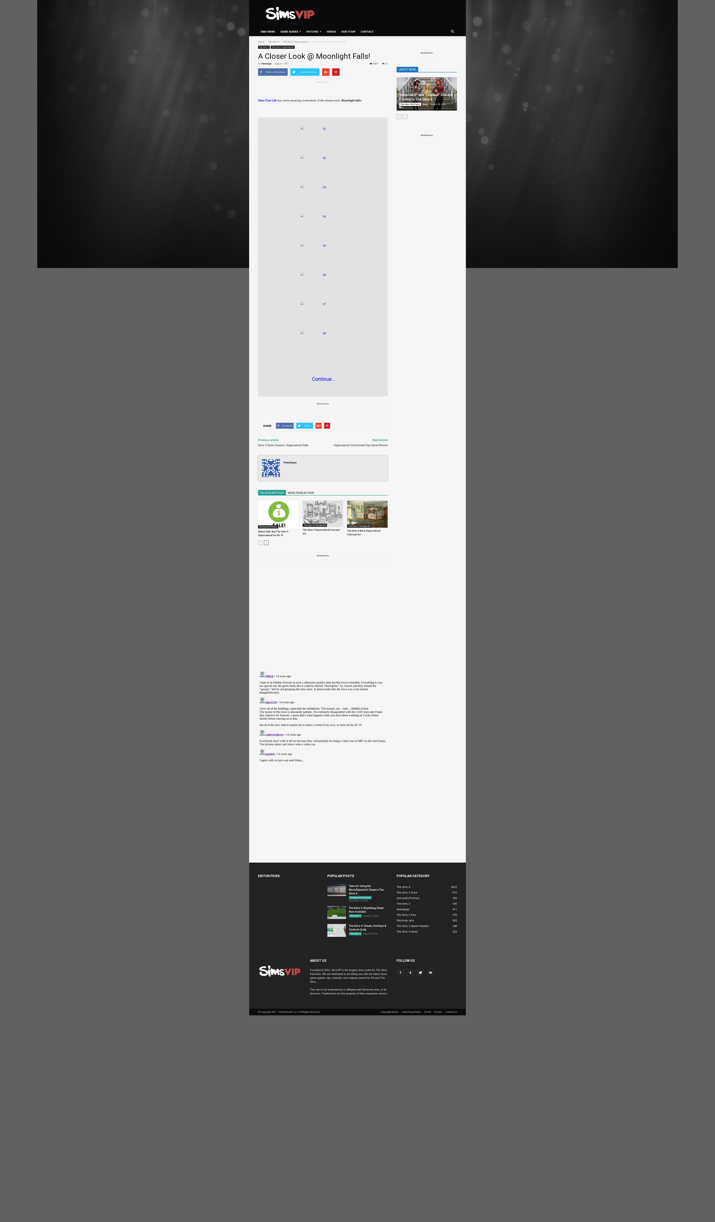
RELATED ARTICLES (272, 492)
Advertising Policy (411, 1012)
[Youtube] (430, 972)
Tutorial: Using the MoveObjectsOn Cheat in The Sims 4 (366, 890)
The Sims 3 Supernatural (283, 47)
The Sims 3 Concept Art (315, 525)
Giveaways (403, 909)
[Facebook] (400, 972)
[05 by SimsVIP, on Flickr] (322, 256)
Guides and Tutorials (360, 897)
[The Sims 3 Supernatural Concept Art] (323, 514)
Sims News (268, 31)
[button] (452, 31)
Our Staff (348, 31)
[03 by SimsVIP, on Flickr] (322, 197)
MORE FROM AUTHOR (301, 492)
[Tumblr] (410, 972)
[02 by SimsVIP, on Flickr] (322, 168)
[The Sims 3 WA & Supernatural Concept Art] (367, 514)
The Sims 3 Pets (406, 915)
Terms (427, 1012)
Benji (425, 104)
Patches (312, 31)
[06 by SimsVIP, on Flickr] (322, 285)
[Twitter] (420, 972)
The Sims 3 (264, 47)
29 (386, 63)
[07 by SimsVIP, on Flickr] (322, 314)
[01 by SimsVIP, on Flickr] (322, 139)
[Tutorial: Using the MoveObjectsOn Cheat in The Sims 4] (336, 890)
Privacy (438, 1012)
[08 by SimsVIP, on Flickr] (322, 343)
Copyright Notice (389, 1012)
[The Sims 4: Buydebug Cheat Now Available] (336, 912)
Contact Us (451, 1012)
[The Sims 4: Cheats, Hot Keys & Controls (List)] (336, 930)
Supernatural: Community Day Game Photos (361, 445)
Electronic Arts (405, 920)
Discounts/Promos (268, 526)
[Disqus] (323, 619)
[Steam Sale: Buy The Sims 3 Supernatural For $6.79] (278, 514)
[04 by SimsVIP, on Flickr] (322, 226)
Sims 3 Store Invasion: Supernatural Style (283, 445)
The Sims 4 (355, 915)
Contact (367, 31)
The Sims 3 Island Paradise (413, 926)
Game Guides (289, 31)
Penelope (266, 63)
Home (261, 41)
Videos (331, 31)
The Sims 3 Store (407, 892)
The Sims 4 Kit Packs (410, 104)
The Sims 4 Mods (407, 931)
